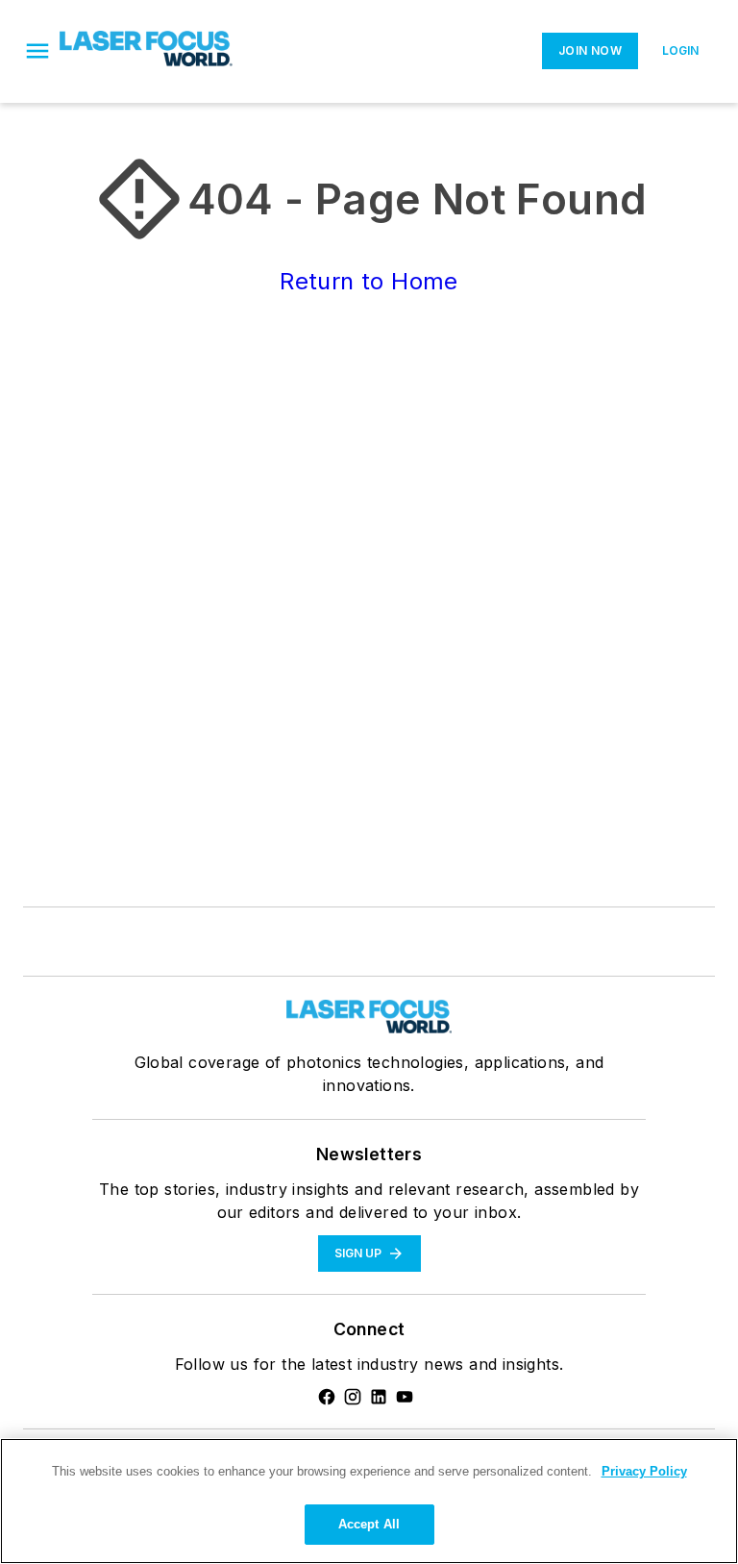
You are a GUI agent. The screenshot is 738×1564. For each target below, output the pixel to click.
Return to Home (369, 281)
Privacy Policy (644, 1471)
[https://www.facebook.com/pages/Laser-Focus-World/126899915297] (326, 1396)
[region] (369, 1501)
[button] (37, 51)
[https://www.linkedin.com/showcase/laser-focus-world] (378, 1396)
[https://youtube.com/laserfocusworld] (404, 1396)
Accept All (369, 1524)
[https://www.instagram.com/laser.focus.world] (352, 1396)
